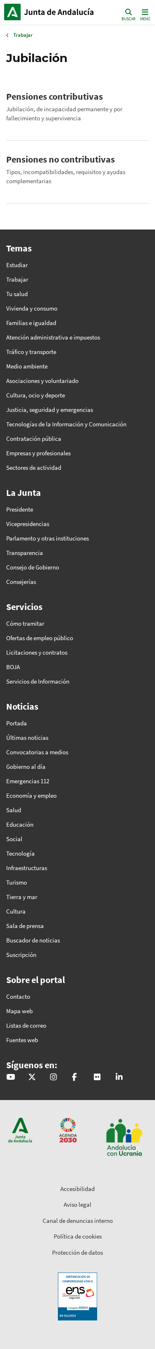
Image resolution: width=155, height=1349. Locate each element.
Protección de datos (77, 1252)
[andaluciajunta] (32, 1077)
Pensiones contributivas (54, 96)
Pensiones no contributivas (60, 159)
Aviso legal (77, 1204)
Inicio (60, 12)
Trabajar (23, 34)
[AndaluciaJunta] (74, 1077)
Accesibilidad (77, 1189)
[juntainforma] (97, 1077)
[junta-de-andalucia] (119, 1077)
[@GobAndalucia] (10, 1077)
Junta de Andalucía (12, 12)
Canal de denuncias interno (78, 1221)
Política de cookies (78, 1236)
